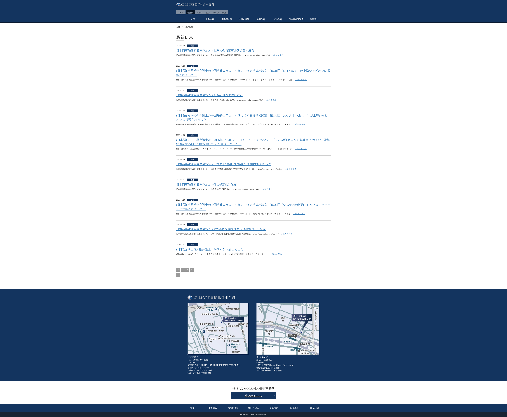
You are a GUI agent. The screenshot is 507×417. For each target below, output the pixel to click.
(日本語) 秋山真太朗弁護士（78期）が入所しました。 (211, 249)
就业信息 (278, 19)
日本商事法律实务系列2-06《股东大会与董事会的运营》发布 (215, 50)
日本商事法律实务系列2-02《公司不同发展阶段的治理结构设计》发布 (221, 229)
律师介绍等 (244, 19)
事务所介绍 (227, 19)
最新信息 (261, 19)
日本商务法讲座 (296, 19)
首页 (193, 19)
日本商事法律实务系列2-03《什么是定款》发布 (206, 184)
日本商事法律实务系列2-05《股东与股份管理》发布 (209, 95)
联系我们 (314, 19)
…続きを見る (277, 55)
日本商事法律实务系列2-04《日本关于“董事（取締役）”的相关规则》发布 (223, 164)
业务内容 (210, 19)
